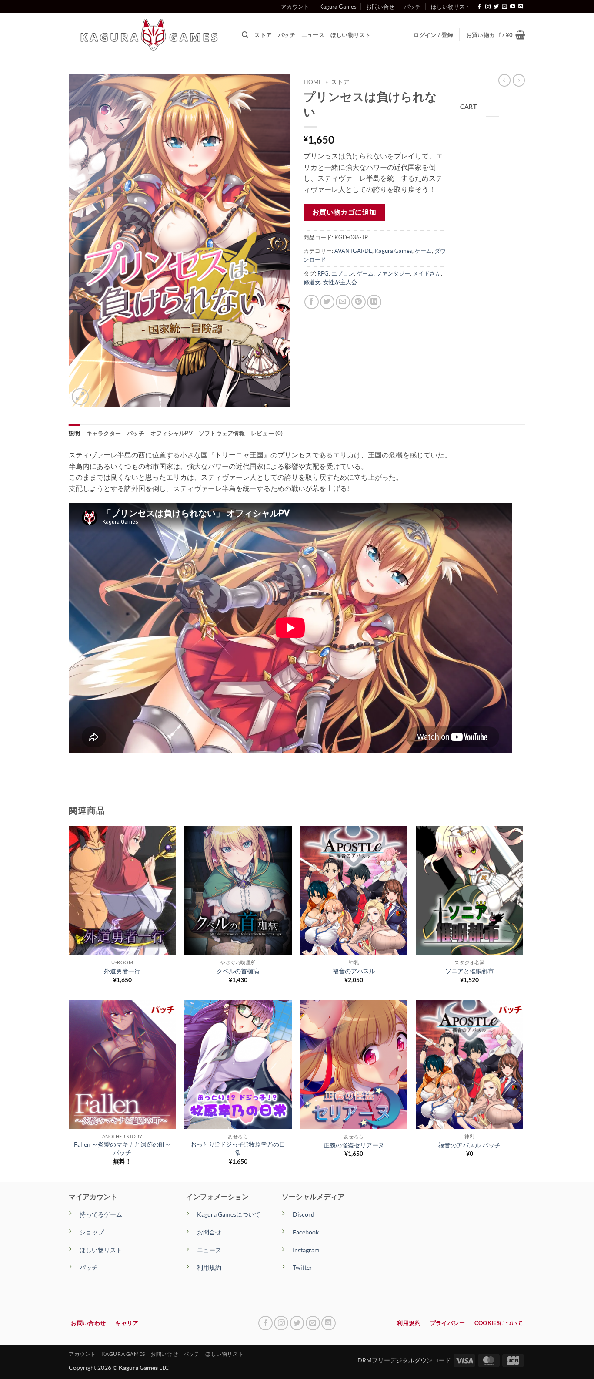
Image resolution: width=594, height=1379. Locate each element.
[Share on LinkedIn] (374, 302)
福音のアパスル (354, 971)
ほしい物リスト (451, 6)
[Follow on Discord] (521, 7)
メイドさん (427, 273)
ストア (263, 34)
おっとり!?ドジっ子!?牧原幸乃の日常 (237, 1148)
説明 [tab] (74, 433)
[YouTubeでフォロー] (512, 7)
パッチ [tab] (135, 433)
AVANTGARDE (353, 250)
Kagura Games (338, 6)
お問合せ (209, 1232)
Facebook (306, 1232)
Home (313, 81)
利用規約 (209, 1267)
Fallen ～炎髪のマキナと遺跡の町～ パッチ (122, 1148)
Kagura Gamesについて (228, 1214)
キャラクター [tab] (104, 433)
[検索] (245, 35)
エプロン (342, 273)
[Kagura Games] (149, 35)
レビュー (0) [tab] (267, 433)
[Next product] (504, 80)
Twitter (302, 1267)
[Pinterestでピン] (358, 302)
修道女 (312, 282)
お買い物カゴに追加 (344, 212)
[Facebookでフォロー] (479, 7)
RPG (323, 273)
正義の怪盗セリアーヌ (354, 1145)
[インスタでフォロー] (488, 7)
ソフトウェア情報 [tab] (222, 433)
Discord (303, 1214)
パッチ (412, 6)
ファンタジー (393, 273)
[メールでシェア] (343, 302)
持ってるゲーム (101, 1214)
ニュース (312, 34)
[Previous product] (519, 80)
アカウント (295, 6)
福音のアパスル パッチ (469, 1145)
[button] (495, 34)
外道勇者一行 (122, 971)
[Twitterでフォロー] (496, 7)
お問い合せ (380, 6)
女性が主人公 (340, 282)
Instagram (306, 1250)
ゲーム (423, 250)
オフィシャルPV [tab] (171, 433)
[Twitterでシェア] (327, 302)
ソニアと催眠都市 (469, 971)
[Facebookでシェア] (311, 302)
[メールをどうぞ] (504, 7)
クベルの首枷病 (238, 971)
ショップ (92, 1232)
